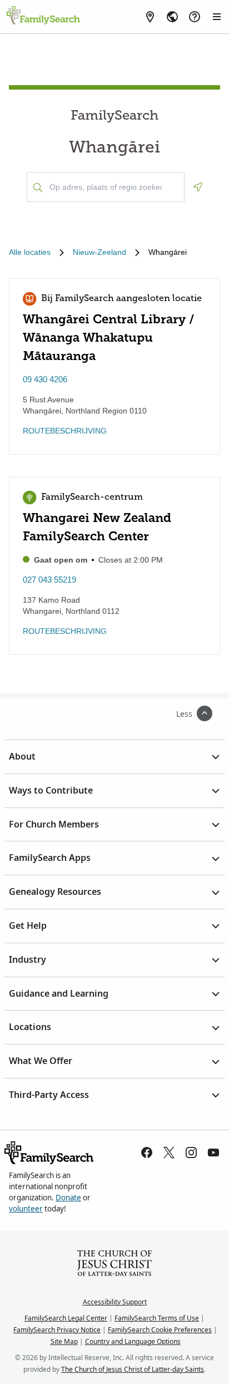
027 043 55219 (49, 579)
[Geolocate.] (197, 187)
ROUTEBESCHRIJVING (65, 430)
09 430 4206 (45, 379)
